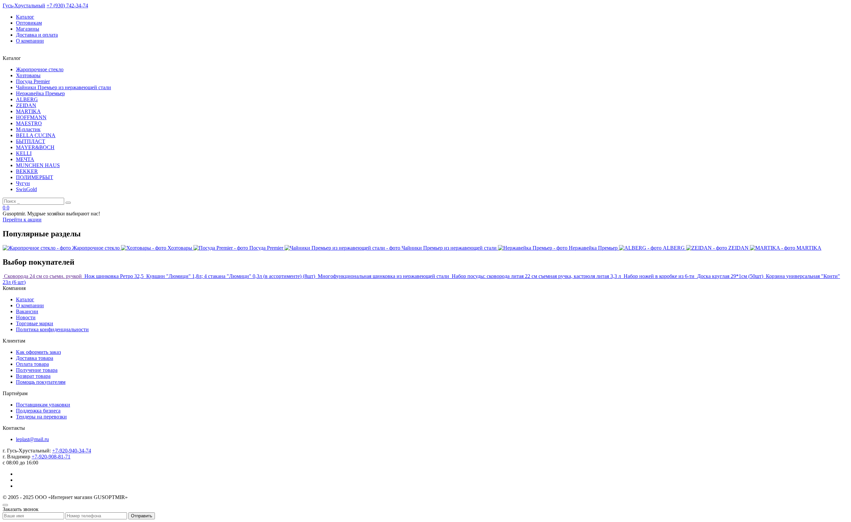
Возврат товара (33, 376)
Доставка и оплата (37, 35)
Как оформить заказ (38, 352)
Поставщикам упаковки (43, 404)
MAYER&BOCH (35, 147)
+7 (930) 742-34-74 (67, 5)
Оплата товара (32, 364)
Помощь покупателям (40, 382)
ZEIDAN (26, 105)
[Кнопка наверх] (5, 505)
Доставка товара (34, 358)
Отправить (141, 515)
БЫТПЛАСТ (30, 141)
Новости (26, 317)
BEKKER (27, 171)
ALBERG (27, 99)
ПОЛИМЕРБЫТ (34, 177)
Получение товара (37, 370)
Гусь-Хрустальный (24, 5)
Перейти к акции (22, 219)
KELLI (24, 153)
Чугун (23, 183)
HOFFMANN (31, 117)
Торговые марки (34, 323)
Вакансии (27, 311)
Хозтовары (28, 75)
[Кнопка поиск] (68, 203)
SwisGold (26, 189)
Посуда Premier (33, 81)
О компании (30, 41)
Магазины (27, 29)
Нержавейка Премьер (40, 93)
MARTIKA (28, 111)
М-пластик (28, 129)
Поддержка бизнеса (38, 410)
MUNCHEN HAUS (38, 165)
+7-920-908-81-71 (51, 456)
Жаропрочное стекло (39, 69)
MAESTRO (29, 123)
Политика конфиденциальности (52, 329)
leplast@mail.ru (32, 439)
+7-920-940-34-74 (71, 450)
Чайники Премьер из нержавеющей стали (63, 87)
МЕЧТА (25, 159)
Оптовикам (29, 23)
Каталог (25, 17)
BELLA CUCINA (36, 135)
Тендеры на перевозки (41, 416)
